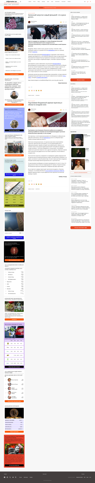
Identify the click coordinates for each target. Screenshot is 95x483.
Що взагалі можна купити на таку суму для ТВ (14, 174)
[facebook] (4, 477)
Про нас (20, 477)
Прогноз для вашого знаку (14, 260)
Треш (52, 1)
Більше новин (81, 80)
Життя (34, 1)
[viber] (15, 477)
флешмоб (37, 95)
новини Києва (31, 95)
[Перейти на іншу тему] (87, 1)
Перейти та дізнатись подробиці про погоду (14, 238)
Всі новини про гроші (14, 205)
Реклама (69, 1)
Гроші (48, 1)
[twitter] (10, 477)
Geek (84, 477)
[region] (14, 236)
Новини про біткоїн (14, 431)
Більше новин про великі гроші (14, 401)
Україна (29, 1)
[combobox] (21, 233)
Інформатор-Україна (79, 477)
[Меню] (20, 1)
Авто (90, 477)
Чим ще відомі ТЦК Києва (14, 130)
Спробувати (14, 319)
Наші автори (26, 477)
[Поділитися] (64, 22)
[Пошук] (90, 1)
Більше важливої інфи (81, 227)
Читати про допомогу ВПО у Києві (14, 155)
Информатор (51, 50)
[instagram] (7, 477)
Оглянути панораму (14, 74)
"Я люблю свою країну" (41, 77)
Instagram (34, 52)
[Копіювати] (66, 22)
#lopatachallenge (46, 54)
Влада (39, 1)
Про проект (64, 1)
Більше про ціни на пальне (14, 366)
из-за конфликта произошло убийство (54, 170)
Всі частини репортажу (14, 465)
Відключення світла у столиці (50, 7)
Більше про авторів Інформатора (80, 172)
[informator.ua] (11, 1)
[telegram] (12, 477)
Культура (43, 1)
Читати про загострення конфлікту (14, 104)
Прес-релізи (57, 1)
